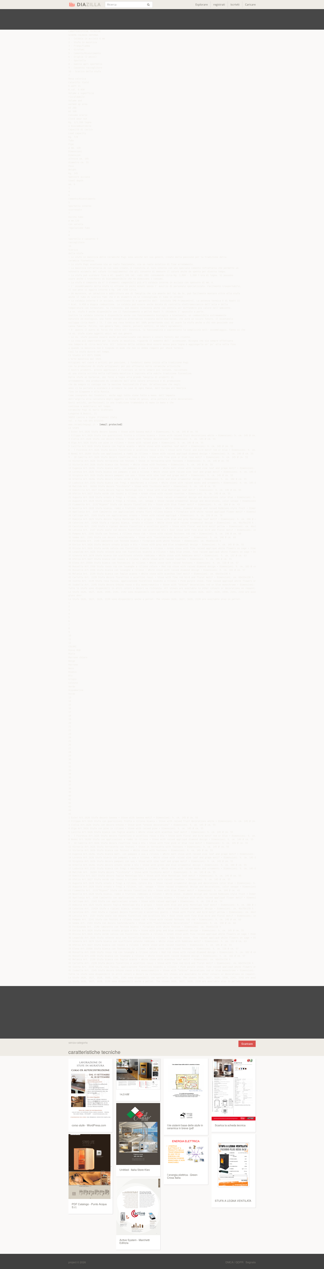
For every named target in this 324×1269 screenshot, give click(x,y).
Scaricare (247, 1044)
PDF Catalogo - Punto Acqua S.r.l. (89, 1205)
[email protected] (110, 424)
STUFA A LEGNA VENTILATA (233, 1201)
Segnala (251, 1262)
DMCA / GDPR (234, 1262)
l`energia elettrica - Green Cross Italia (182, 1176)
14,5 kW (124, 1094)
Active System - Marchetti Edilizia (134, 1241)
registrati (219, 4)
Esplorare (201, 4)
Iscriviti (235, 4)
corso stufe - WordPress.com (89, 1125)
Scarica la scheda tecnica (230, 1125)
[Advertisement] (162, 19)
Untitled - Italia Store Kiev (134, 1170)
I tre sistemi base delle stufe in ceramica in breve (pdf (185, 1126)
